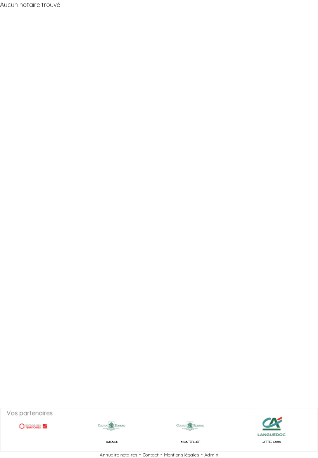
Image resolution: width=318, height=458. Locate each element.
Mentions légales (181, 455)
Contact (151, 455)
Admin (211, 455)
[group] (28, 426)
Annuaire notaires (118, 455)
